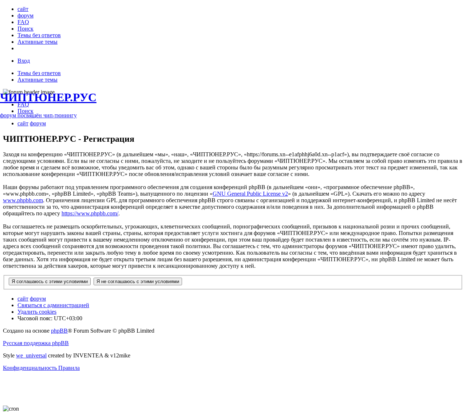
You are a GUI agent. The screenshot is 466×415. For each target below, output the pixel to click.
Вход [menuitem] (23, 61)
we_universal (31, 355)
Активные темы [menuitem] (37, 80)
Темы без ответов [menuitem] (39, 73)
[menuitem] (22, 9)
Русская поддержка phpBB (36, 343)
